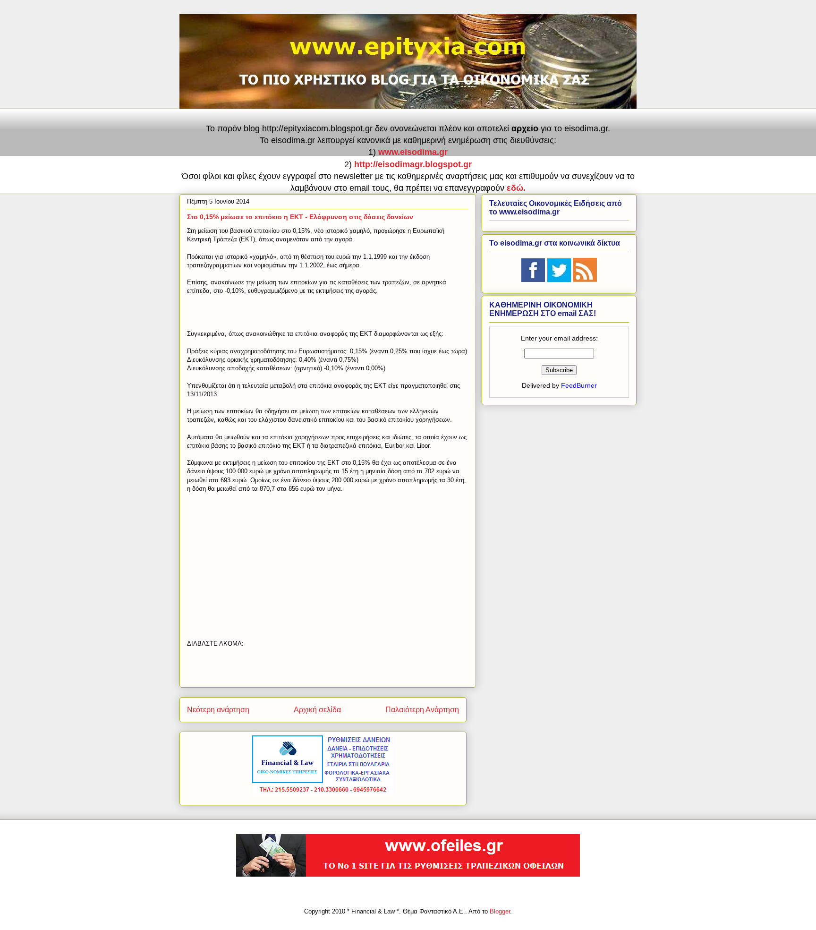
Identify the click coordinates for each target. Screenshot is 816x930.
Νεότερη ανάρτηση (218, 710)
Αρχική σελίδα (317, 710)
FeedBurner (579, 385)
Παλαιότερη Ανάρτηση (422, 710)
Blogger (500, 911)
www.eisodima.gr (413, 152)
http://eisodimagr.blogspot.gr (413, 164)
